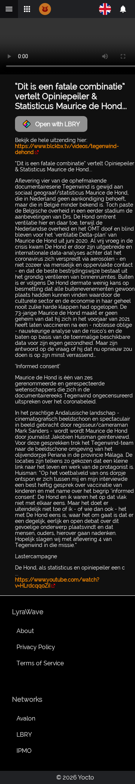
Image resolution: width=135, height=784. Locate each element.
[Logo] (45, 9)
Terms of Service (40, 663)
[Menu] (9, 9)
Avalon (25, 718)
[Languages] (105, 9)
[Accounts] (123, 9)
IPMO (24, 750)
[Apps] (27, 9)
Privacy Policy (35, 647)
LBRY (24, 734)
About (25, 630)
